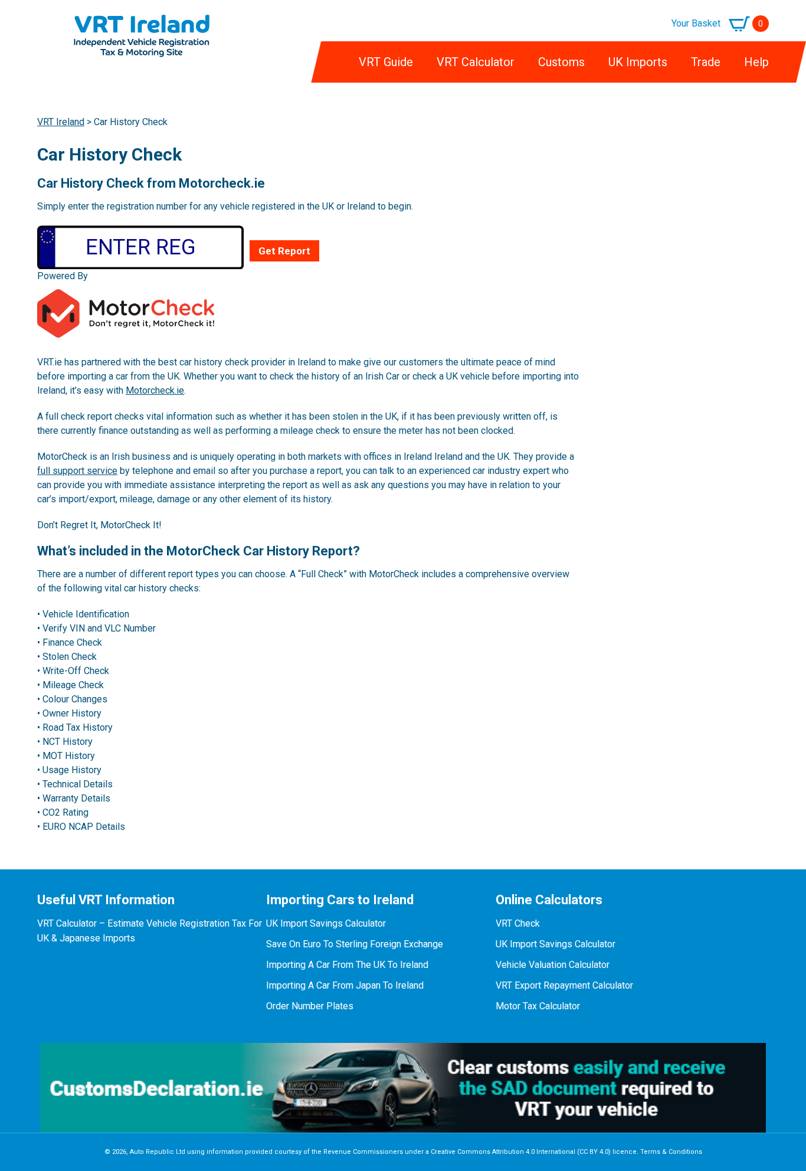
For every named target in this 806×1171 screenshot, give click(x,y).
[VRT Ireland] (141, 21)
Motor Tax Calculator (538, 1006)
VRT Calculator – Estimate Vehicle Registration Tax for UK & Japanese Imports (149, 931)
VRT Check (518, 923)
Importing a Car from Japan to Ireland (345, 985)
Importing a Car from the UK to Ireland (347, 964)
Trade (705, 62)
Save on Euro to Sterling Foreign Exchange (354, 944)
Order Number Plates (309, 1006)
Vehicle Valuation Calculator (553, 964)
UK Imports (637, 62)
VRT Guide (386, 62)
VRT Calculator (476, 62)
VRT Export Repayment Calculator (564, 985)
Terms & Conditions (671, 1152)
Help (756, 62)
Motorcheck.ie (155, 390)
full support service (77, 470)
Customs (561, 62)
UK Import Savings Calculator (326, 923)
